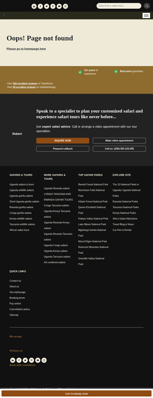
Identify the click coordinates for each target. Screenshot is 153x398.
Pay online (15, 303)
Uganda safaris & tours (22, 184)
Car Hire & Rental (122, 230)
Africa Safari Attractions (125, 218)
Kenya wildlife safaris (21, 218)
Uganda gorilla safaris (21, 196)
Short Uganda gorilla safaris (24, 201)
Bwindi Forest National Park (93, 184)
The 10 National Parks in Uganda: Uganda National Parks (126, 190)
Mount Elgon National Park (92, 241)
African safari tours (19, 230)
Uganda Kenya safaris (56, 251)
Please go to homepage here (26, 48)
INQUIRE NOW (63, 140)
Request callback (63, 148)
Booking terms (17, 298)
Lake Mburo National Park (92, 224)
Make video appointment (119, 140)
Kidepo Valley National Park (93, 218)
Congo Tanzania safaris (56, 205)
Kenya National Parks (124, 213)
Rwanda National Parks (125, 201)
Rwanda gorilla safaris (21, 207)
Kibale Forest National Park (93, 201)
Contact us (15, 281)
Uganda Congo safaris (56, 245)
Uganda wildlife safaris (22, 190)
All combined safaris (54, 262)
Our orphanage (18, 292)
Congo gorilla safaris (21, 213)
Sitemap (14, 315)
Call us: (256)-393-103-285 (119, 148)
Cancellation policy (20, 309)
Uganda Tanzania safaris (57, 256)
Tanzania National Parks (126, 207)
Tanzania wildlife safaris (22, 224)
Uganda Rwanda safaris (57, 188)
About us (14, 286)
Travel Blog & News (123, 224)
